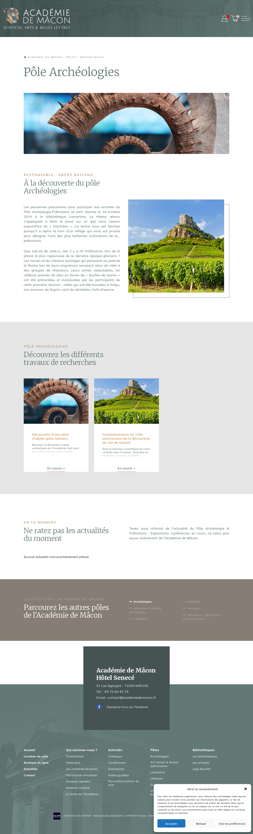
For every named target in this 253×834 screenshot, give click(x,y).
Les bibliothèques (205, 756)
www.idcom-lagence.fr (108, 815)
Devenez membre (78, 781)
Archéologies (143, 601)
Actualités (31, 769)
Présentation (75, 756)
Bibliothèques (204, 749)
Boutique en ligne (36, 762)
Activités (115, 749)
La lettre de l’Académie (82, 794)
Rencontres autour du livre (123, 782)
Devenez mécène (78, 787)
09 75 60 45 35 (116, 691)
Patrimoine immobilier (81, 775)
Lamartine (141, 618)
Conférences (117, 762)
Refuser (201, 823)
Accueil (29, 749)
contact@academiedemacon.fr (132, 697)
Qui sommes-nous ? (81, 749)
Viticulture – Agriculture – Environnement (203, 617)
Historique (73, 762)
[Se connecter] (224, 19)
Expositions (116, 769)
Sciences (193, 608)
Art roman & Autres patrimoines (145, 610)
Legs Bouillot (202, 769)
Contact (29, 775)
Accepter (171, 823)
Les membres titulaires (82, 769)
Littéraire (193, 601)
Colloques (115, 756)
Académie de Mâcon (44, 57)
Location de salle (36, 756)
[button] (245, 789)
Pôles (71, 57)
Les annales (201, 762)
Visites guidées (118, 775)
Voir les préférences (232, 823)
